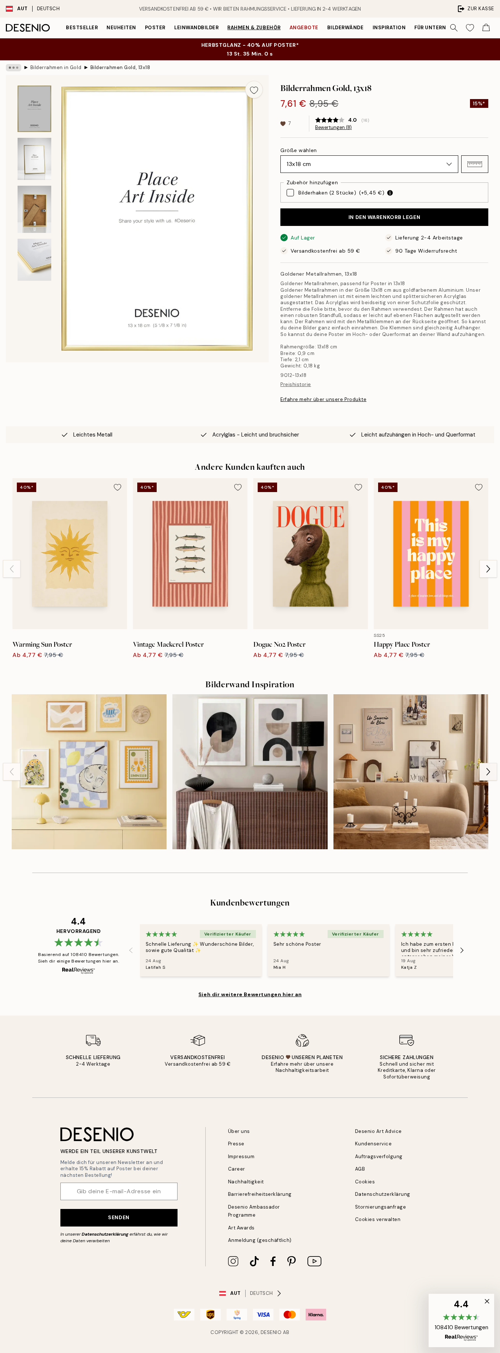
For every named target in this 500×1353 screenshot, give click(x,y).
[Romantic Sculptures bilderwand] (410, 771)
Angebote (304, 27)
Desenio (271, 1332)
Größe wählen (298, 150)
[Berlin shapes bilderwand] (249, 771)
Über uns (239, 1131)
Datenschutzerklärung (105, 1234)
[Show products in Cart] (486, 28)
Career (236, 1169)
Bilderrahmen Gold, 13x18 (120, 67)
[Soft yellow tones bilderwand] (89, 771)
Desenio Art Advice (378, 1131)
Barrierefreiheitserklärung (260, 1194)
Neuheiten (121, 27)
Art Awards (241, 1228)
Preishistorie (295, 384)
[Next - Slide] (488, 569)
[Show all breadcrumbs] (13, 67)
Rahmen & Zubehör (253, 27)
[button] (474, 164)
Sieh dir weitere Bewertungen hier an (250, 994)
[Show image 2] (34, 159)
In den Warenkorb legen (384, 217)
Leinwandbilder (196, 27)
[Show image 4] (34, 260)
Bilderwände (345, 27)
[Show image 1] (34, 109)
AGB (360, 1169)
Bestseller (82, 27)
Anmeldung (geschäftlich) (260, 1240)
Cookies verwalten (378, 1219)
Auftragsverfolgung (379, 1156)
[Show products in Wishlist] (470, 28)
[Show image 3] (34, 209)
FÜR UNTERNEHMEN (439, 27)
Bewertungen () (333, 128)
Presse (236, 1144)
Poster (155, 27)
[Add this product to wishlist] (254, 89)
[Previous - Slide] (11, 569)
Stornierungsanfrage (380, 1207)
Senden (118, 1217)
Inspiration (389, 27)
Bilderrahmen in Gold (55, 67)
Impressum (241, 1156)
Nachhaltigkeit (246, 1182)
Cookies (365, 1182)
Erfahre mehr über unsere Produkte (323, 399)
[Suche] (454, 28)
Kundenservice (373, 1144)
